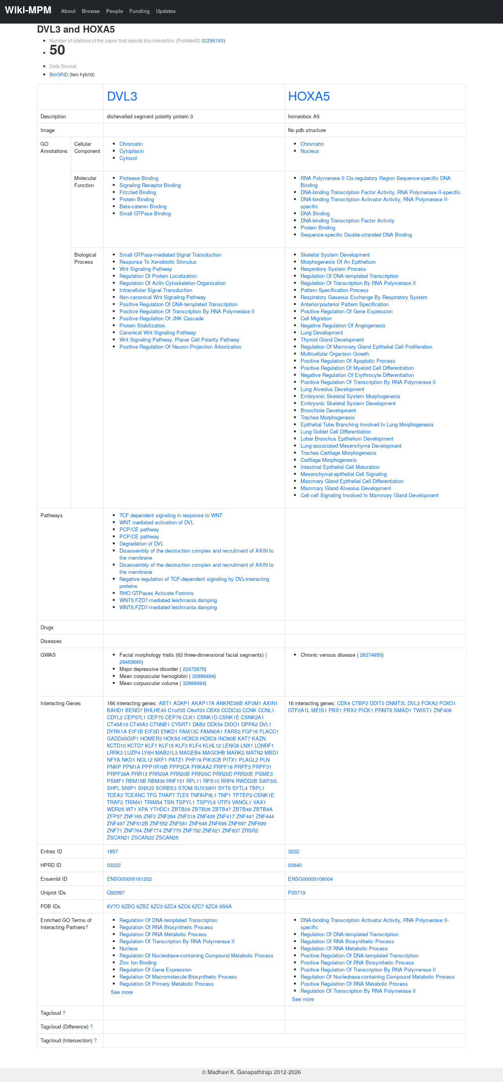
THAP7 (166, 795)
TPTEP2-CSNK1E (253, 795)
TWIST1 (422, 710)
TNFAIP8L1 (203, 795)
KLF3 (181, 745)
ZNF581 (178, 823)
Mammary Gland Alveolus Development (346, 488)
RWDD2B (246, 780)
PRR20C (201, 773)
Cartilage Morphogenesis (329, 459)
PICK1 (365, 710)
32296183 (213, 40)
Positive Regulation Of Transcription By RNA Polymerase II (187, 311)
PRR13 (139, 773)
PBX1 (335, 710)
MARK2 (235, 752)
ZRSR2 (250, 830)
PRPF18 (223, 766)
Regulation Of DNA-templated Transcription (349, 275)
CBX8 (213, 710)
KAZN (259, 738)
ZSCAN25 (167, 837)
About (68, 11)
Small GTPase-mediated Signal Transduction (170, 254)
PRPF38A (118, 773)
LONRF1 (264, 745)
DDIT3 (377, 703)
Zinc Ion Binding (137, 962)
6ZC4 (170, 906)
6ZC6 (184, 906)
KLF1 (151, 745)
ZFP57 (114, 816)
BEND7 (133, 710)
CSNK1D (207, 717)
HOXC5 (190, 738)
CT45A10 (117, 724)
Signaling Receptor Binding (150, 185)
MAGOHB (213, 752)
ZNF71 (114, 830)
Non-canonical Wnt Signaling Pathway (162, 297)
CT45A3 (139, 724)
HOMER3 (151, 738)
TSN (169, 802)
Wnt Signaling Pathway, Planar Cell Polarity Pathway (179, 339)
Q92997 (116, 892)
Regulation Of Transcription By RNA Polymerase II (358, 283)
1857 (112, 851)
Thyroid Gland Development (332, 339)
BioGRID (59, 74)
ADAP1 (181, 703)
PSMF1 (115, 780)
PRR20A (159, 773)
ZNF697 (237, 823)
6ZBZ (142, 906)
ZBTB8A (263, 809)
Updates (166, 11)
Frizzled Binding (137, 192)
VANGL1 (242, 802)
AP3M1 (252, 703)
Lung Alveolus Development (332, 389)
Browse (91, 11)
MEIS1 (319, 710)
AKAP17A (203, 703)
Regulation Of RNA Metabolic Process (163, 934)
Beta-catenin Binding (143, 206)
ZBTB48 (242, 809)
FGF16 (250, 731)
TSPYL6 (206, 802)
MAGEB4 (190, 752)
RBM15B (136, 780)
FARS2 (232, 731)
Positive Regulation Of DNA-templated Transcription (178, 304)
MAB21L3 (166, 752)
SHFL (113, 788)
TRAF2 (115, 802)
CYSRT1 (181, 724)
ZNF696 (218, 823)
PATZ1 (176, 759)
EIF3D (152, 731)
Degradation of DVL (141, 543)
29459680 (130, 661)
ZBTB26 (201, 809)
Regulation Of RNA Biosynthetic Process (166, 927)
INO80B (227, 738)
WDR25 (115, 809)
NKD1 (128, 759)
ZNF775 (172, 830)
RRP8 (227, 780)
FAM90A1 (211, 731)
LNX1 (246, 745)
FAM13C (189, 731)
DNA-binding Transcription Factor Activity (348, 220)
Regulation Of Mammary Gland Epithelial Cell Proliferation (366, 346)
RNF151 (175, 780)
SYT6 (224, 788)
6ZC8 (212, 906)
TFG (152, 795)
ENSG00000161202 (129, 878)
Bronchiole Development (328, 410)
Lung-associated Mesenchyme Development (351, 445)
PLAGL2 (248, 759)
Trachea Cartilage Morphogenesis (338, 452)
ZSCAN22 (142, 837)
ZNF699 (257, 823)
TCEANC (135, 795)
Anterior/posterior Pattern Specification (345, 304)
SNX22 (146, 788)
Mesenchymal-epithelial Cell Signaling (344, 474)
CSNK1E (229, 717)
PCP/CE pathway (139, 529)
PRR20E (243, 773)
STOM (185, 788)
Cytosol (128, 158)
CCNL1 (266, 710)
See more (122, 992)
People (114, 11)
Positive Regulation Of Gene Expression (347, 311)
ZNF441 (245, 816)
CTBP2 (360, 703)
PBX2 (350, 710)
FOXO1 (447, 703)
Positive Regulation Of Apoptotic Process (348, 360)
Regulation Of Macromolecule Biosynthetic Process (178, 976)
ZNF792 (192, 830)
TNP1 (224, 795)
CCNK (249, 710)
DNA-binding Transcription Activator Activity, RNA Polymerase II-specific (375, 202)
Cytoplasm (131, 150)
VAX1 (259, 802)
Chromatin (131, 143)
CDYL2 (115, 717)
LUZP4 (132, 752)
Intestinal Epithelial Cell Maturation (340, 466)
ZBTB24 (180, 809)
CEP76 (173, 717)
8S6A (225, 906)
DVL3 (122, 95)
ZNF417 (226, 816)
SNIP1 (128, 788)
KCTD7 (135, 745)
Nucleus (310, 150)
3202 (293, 851)
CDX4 (343, 703)
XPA (143, 809)
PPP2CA (179, 766)
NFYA (113, 759)
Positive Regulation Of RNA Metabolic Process (354, 983)
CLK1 (189, 717)
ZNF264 (167, 816)
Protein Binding (136, 199)
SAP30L (268, 780)
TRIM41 (134, 802)
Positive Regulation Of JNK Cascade (161, 318)
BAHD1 (115, 710)
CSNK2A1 (252, 717)
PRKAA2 (201, 766)
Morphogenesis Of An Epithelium (338, 261)
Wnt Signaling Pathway (145, 268)
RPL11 (194, 780)
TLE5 (182, 795)
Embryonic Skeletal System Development (348, 403)
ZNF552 (159, 823)
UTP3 (223, 802)
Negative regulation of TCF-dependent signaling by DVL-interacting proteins (194, 582)
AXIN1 (270, 703)
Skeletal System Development (335, 254)
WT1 (131, 809)
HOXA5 (309, 95)
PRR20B (180, 773)
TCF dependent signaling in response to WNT (170, 515)
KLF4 (195, 745)
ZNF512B (137, 823)
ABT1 (165, 703)
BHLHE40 (155, 710)
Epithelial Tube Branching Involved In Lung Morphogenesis (367, 424)
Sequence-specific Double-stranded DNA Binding (356, 234)
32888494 (203, 676)
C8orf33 (196, 710)
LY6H (148, 752)
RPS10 (211, 780)
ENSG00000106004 (310, 878)
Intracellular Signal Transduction (155, 290)
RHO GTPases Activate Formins (156, 593)
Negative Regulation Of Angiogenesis (343, 325)
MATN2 (254, 752)
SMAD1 (402, 710)
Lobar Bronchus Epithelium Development (347, 438)
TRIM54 (153, 802)
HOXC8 (208, 738)
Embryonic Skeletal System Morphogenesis (350, 396)
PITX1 (230, 759)
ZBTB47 (221, 809)
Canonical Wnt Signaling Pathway (157, 332)
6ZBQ (128, 906)
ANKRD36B (229, 703)
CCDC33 (231, 710)
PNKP (114, 766)
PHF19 (193, 759)
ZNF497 (116, 823)
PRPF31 (262, 766)
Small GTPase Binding (145, 213)
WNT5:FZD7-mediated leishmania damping (168, 600)
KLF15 (166, 745)
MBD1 (271, 752)
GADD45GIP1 (123, 738)
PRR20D (222, 773)
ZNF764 (133, 830)
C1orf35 (176, 710)
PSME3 (264, 773)
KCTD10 (116, 745)
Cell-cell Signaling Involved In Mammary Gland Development (370, 495)
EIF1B (136, 731)
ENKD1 (169, 731)
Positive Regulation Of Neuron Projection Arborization (180, 346)
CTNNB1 (160, 724)
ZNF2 (149, 816)
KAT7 (244, 738)
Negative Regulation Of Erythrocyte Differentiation (357, 374)
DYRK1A (117, 731)
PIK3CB (212, 759)
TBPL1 (257, 788)
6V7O (113, 906)
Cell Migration (316, 318)
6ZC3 (157, 906)
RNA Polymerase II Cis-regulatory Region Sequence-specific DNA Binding (376, 181)
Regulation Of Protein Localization (158, 275)
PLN (265, 759)
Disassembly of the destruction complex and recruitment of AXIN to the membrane (196, 554)
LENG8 (230, 745)
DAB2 (199, 724)
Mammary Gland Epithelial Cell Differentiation (352, 481)
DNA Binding (315, 213)
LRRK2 (115, 752)
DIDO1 (232, 724)
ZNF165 (133, 816)
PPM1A (131, 766)
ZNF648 (198, 823)
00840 (295, 865)
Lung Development (322, 332)
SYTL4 (240, 788)
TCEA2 (115, 795)
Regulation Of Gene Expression (155, 969)
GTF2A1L (299, 710)
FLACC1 (269, 731)
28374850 (371, 654)
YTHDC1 (160, 809)
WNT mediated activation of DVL (156, 522)
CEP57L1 (135, 717)
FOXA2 (429, 703)
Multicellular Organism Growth (335, 353)
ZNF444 (265, 816)
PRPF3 (242, 766)
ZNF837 (231, 830)
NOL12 (144, 759)
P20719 (296, 892)
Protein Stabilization (142, 325)
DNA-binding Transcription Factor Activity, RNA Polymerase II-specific (381, 192)
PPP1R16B (155, 766)
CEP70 (155, 717)
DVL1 (265, 724)
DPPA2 (249, 724)
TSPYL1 (185, 802)
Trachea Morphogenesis (328, 417)
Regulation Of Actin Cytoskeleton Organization (172, 283)
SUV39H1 (205, 788)
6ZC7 (198, 906)
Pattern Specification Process (335, 290)
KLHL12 (212, 745)
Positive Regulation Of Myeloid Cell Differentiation (357, 367)
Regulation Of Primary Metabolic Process (166, 983)
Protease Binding (138, 178)
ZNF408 (206, 816)
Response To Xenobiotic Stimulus (157, 261)
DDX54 (215, 724)
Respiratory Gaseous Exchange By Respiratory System (364, 297)
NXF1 (160, 759)
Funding (139, 11)
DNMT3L (396, 703)
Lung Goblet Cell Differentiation (336, 431)
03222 (114, 865)
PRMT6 (383, 710)
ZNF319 (186, 816)
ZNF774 (152, 830)
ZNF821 (211, 830)
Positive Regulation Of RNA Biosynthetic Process (357, 962)
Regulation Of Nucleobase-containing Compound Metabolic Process (196, 955)
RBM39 (156, 780)
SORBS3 (166, 788)
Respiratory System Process (333, 268)
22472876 (194, 668)
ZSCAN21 (118, 837)
